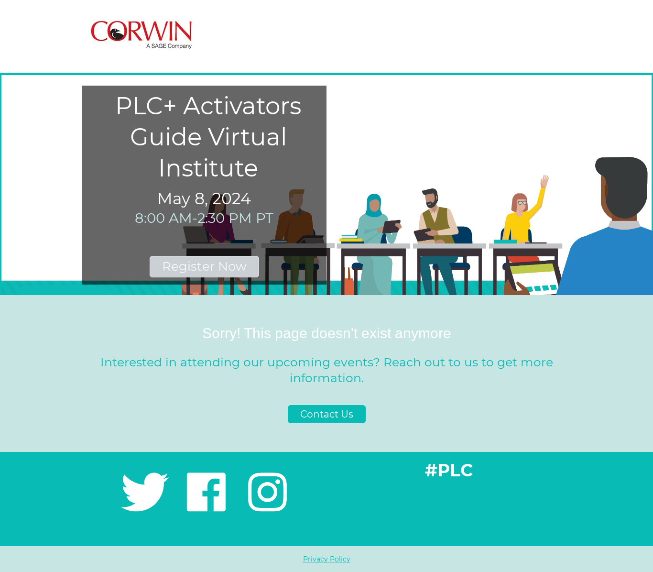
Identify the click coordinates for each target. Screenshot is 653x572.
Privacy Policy (326, 559)
